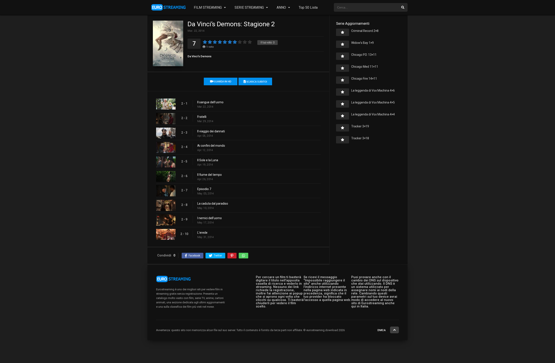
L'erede (202, 232)
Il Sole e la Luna (207, 160)
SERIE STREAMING (249, 7)
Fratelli (201, 116)
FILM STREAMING (208, 7)
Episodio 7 (204, 189)
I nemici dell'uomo (209, 218)
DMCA (381, 330)
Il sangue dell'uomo (210, 102)
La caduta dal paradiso (212, 203)
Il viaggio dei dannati (211, 131)
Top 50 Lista (308, 7)
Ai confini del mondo (211, 145)
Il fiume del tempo (209, 174)
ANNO (281, 7)
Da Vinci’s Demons (199, 56)
